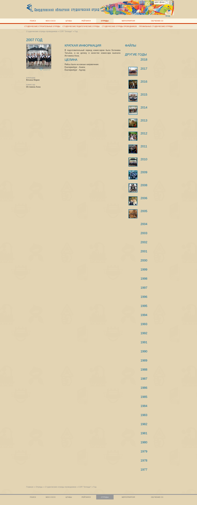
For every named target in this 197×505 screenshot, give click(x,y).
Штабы (69, 21)
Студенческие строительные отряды (42, 26)
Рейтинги (86, 21)
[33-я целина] (133, 162)
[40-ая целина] (133, 71)
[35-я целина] (133, 136)
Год (76, 31)
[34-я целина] (133, 149)
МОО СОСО (51, 21)
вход (168, 16)
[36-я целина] (133, 123)
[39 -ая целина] (133, 84)
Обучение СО (157, 21)
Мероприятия (128, 21)
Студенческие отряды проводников (119, 26)
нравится (45, 69)
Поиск (33, 21)
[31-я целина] (133, 187)
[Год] (133, 200)
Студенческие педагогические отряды (81, 26)
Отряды (105, 21)
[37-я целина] (133, 110)
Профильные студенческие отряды (156, 26)
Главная (29, 487)
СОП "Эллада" (66, 31)
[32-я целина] (133, 174)
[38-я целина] (133, 97)
